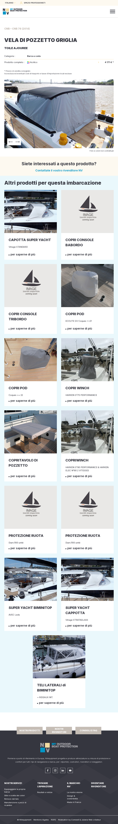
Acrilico (33, 62)
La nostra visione (74, 792)
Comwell (75, 820)
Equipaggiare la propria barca (14, 790)
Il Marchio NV (73, 785)
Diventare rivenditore (98, 785)
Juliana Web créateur (91, 820)
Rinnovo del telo (11, 799)
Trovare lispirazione (45, 785)
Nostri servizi (13, 783)
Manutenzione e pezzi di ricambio (15, 803)
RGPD (53, 820)
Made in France (74, 802)
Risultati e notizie (44, 792)
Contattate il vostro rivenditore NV (59, 170)
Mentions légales (41, 820)
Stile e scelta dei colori (14, 795)
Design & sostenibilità (72, 797)
